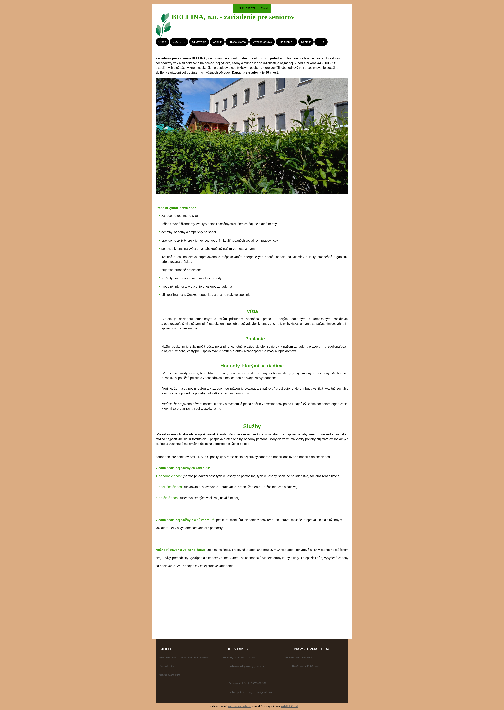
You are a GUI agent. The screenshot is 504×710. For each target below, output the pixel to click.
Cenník (217, 41)
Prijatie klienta (237, 41)
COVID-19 (179, 41)
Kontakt (306, 41)
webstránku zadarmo (239, 706)
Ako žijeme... (287, 41)
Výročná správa (262, 41)
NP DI (321, 41)
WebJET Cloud (289, 706)
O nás (162, 41)
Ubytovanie (199, 41)
